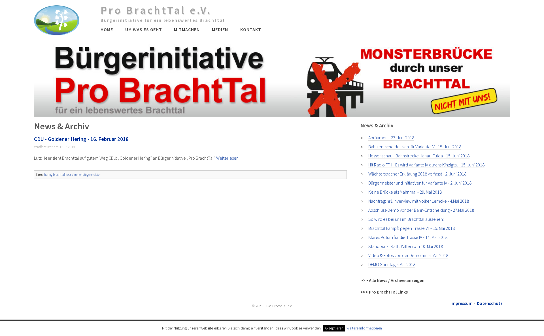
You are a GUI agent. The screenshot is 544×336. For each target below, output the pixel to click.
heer (68, 175)
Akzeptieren (334, 328)
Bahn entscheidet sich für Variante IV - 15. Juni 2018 (414, 146)
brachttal (59, 175)
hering (48, 175)
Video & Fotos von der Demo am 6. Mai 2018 (408, 255)
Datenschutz (490, 303)
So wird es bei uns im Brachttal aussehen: (406, 219)
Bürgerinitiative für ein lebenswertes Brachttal (163, 20)
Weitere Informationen (364, 328)
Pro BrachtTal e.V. (156, 9)
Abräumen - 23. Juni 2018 (391, 137)
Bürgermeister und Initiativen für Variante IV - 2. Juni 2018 (419, 183)
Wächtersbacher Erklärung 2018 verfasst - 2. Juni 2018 (417, 174)
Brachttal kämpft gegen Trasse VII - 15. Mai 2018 (411, 228)
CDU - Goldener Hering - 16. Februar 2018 (81, 139)
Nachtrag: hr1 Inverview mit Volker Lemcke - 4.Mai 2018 (418, 201)
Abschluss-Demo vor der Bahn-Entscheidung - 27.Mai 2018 (421, 210)
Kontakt (250, 29)
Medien (220, 29)
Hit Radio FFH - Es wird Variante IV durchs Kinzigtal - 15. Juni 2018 (426, 165)
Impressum (461, 303)
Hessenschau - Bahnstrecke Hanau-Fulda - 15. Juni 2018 (418, 156)
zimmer (77, 175)
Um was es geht (143, 29)
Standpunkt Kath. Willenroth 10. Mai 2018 (405, 246)
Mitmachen (187, 29)
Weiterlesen (227, 158)
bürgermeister (91, 175)
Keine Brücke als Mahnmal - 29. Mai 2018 (405, 192)
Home (107, 29)
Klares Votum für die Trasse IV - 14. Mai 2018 (407, 237)
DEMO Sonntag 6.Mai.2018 (391, 264)
